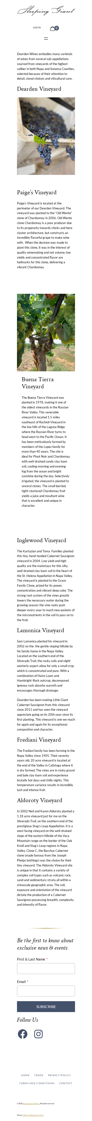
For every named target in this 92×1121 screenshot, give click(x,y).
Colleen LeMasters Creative (33, 1115)
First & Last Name (31, 959)
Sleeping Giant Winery (31, 1103)
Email (21, 981)
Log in (37, 27)
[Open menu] (46, 38)
